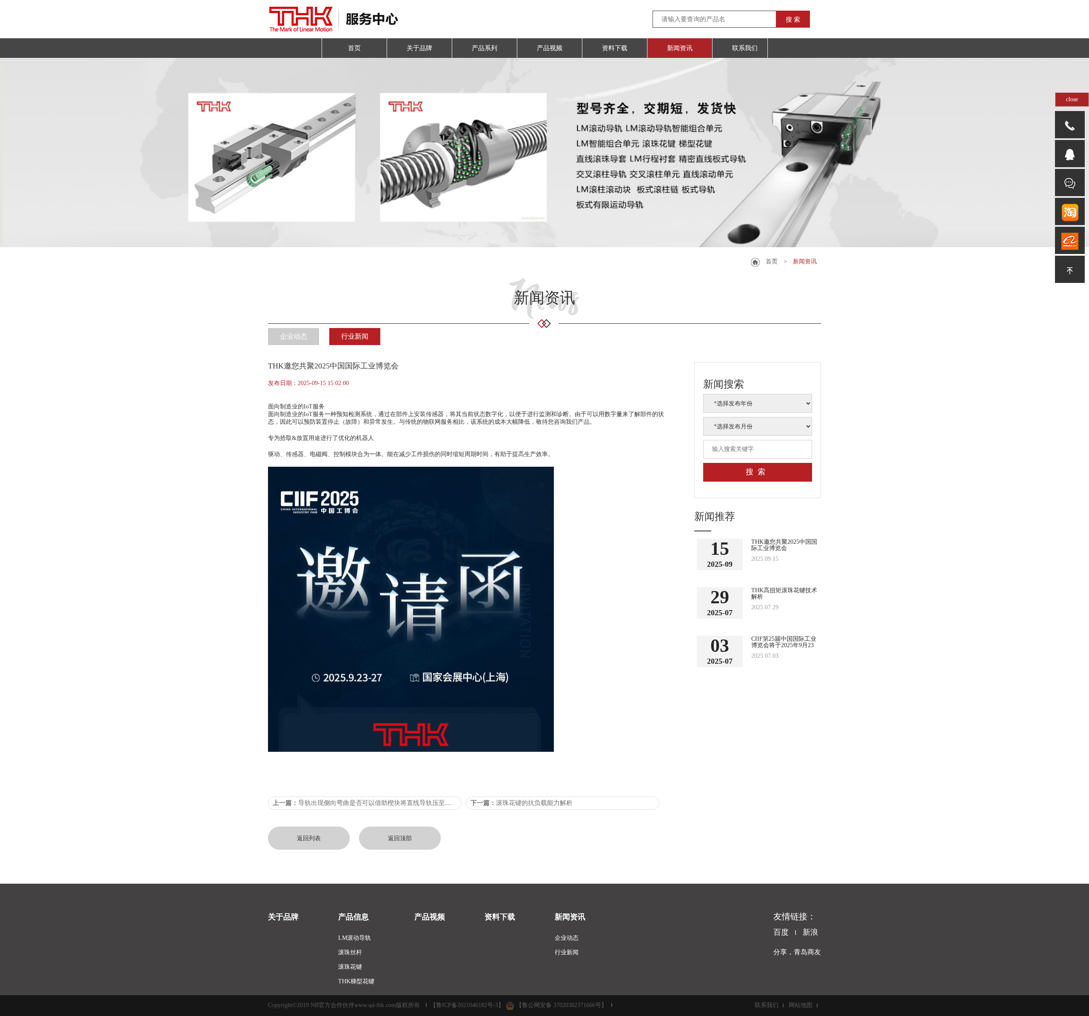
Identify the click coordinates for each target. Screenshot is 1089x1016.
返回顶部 (400, 838)
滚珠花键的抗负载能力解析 (521, 802)
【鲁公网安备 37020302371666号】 (561, 1005)
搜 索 (793, 19)
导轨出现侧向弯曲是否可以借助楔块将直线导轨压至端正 (365, 802)
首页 (772, 261)
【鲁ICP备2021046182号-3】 (467, 1005)
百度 (781, 932)
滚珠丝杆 (350, 952)
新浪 (810, 932)
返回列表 (309, 838)
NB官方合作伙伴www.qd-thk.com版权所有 (365, 1005)
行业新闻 (354, 336)
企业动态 (293, 336)
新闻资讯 (805, 261)
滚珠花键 (350, 967)
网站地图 (800, 1005)
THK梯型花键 (356, 981)
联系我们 (766, 1005)
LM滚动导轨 (354, 938)
